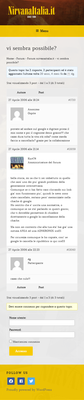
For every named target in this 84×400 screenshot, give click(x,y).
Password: (15, 329)
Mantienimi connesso (26, 341)
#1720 (72, 100)
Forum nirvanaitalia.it (40, 58)
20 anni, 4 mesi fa (51, 73)
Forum (20, 58)
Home (10, 58)
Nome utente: (17, 317)
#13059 (71, 149)
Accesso (21, 351)
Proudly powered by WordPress (29, 390)
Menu (44, 31)
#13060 (71, 249)
